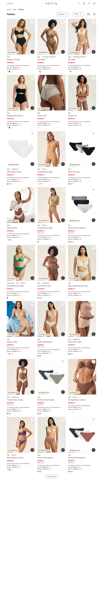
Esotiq (9, 9)
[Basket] (94, 3)
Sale (14, 9)
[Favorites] (89, 3)
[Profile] (84, 3)
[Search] (78, 3)
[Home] (51, 3)
